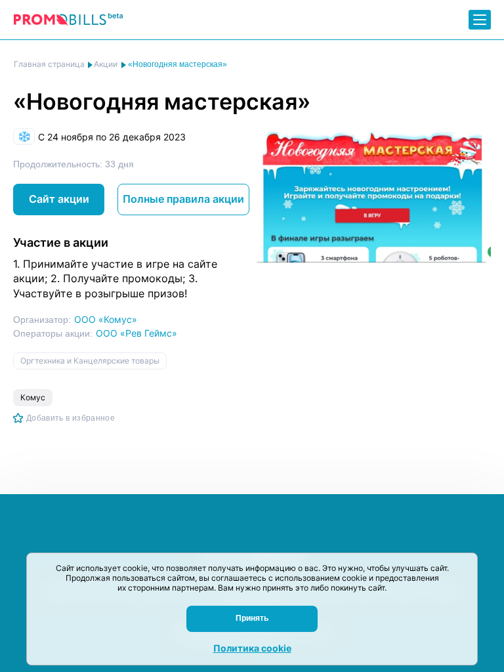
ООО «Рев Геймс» (136, 333)
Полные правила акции (183, 198)
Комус (32, 397)
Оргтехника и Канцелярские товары (89, 361)
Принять (252, 618)
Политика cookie (252, 648)
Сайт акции (59, 198)
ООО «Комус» (105, 319)
